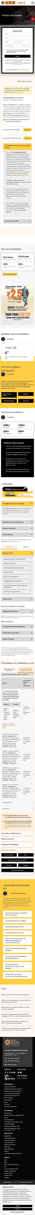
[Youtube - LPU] (14, 1072)
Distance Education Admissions (12, 1091)
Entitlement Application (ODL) (12, 1129)
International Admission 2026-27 (13, 1089)
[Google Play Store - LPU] (19, 1072)
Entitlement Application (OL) (12, 1126)
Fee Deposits (8, 1100)
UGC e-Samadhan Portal (11, 1169)
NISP (5, 1160)
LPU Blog (6, 1104)
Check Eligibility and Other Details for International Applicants (17, 120)
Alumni (6, 1117)
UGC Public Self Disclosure (11, 1164)
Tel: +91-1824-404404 (12, 1061)
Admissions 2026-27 (10, 1086)
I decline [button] (17, 1209)
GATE (21, 175)
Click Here (19, 92)
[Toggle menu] (32, 3)
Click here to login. (23, 69)
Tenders (6, 1177)
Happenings (7, 1136)
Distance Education (9, 1140)
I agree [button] (17, 1206)
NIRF (5, 1162)
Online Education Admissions (12, 1093)
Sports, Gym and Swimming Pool (17, 860)
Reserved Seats (8, 1097)
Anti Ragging (7, 1182)
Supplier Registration (10, 1171)
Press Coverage (22, 1078)
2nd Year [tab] (25, 547)
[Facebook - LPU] (5, 1072)
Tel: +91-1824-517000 (12, 1058)
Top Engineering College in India (13, 1122)
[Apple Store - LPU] (21, 1072)
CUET (27, 175)
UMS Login (7, 1147)
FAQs (5, 1102)
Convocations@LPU (9, 1138)
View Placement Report (9, 274)
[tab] (17, 940)
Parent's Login (8, 1175)
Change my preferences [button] (17, 1212)
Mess (26, 855)
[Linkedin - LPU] (12, 1072)
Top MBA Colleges (9, 1124)
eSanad (6, 1151)
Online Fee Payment (9, 1144)
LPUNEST (15, 175)
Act (5, 1166)
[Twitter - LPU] (7, 1072)
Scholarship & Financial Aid (11, 1095)
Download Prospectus (10, 1106)
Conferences (8, 1113)
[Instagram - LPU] (10, 1072)
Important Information (17, 870)
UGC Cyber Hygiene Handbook (13, 1153)
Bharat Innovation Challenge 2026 (13, 1115)
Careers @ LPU (8, 1173)
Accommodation (9, 855)
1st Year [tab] (9, 547)
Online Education (9, 1142)
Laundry (9, 865)
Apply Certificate (9, 1149)
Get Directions (12, 1064)
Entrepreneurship (9, 1119)
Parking (26, 865)
